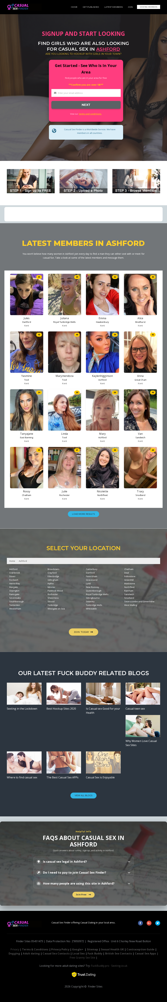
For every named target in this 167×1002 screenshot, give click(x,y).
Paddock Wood (55, 590)
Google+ (77, 949)
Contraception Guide (140, 949)
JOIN (130, 7)
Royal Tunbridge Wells (64, 321)
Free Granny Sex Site (82, 957)
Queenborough (94, 590)
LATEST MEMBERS (113, 7)
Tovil (26, 379)
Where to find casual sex (22, 777)
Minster (51, 587)
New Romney (92, 587)
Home (12, 560)
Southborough (16, 601)
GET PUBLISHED (91, 7)
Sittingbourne (93, 597)
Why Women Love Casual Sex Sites (141, 743)
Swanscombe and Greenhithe (139, 601)
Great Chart (140, 379)
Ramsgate (14, 594)
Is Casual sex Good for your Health (103, 711)
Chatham (26, 495)
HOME (74, 7)
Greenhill (129, 579)
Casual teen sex (135, 708)
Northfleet (102, 495)
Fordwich (13, 579)
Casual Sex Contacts (56, 953)
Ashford (102, 379)
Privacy (14, 949)
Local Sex (78, 953)
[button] (83, 861)
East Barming (26, 437)
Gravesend (91, 579)
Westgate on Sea (56, 608)
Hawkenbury (102, 321)
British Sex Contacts (118, 953)
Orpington (14, 590)
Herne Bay (14, 583)
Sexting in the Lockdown (22, 708)
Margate (13, 587)
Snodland (140, 495)
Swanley (90, 601)
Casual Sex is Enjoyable (100, 777)
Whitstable (91, 608)
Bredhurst (140, 321)
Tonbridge (53, 605)
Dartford (26, 321)
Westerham (15, 608)
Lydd (88, 583)
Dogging (14, 953)
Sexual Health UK (112, 949)
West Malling (130, 605)
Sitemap (92, 949)
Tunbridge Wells (94, 605)
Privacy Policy (60, 949)
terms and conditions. (90, 114)
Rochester (64, 495)
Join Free (81, 894)
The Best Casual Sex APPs (62, 777)
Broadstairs (53, 569)
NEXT (86, 105)
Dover (12, 576)
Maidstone (129, 583)
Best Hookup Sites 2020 (61, 708)
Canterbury (91, 569)
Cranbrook (14, 572)
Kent (26, 325)
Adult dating (31, 953)
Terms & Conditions (35, 949)
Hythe (51, 583)
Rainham (128, 590)
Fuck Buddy (95, 953)
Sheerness (53, 597)
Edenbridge (53, 576)
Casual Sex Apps (145, 953)
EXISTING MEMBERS (148, 7)
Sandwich (140, 437)
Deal (126, 572)
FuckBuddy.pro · (101, 966)
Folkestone (129, 576)
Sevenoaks (15, 597)
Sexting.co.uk (119, 966)
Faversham (91, 576)
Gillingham (53, 579)
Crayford (52, 572)
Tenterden (14, 605)
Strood (51, 601)
